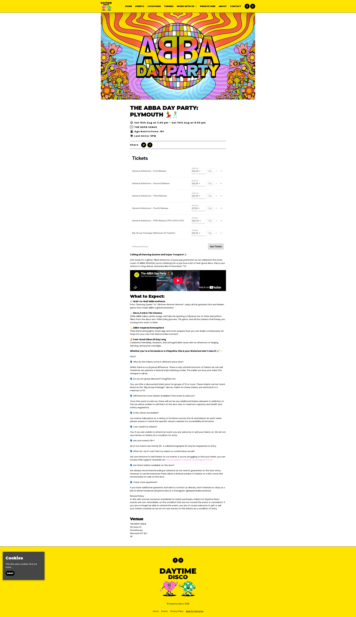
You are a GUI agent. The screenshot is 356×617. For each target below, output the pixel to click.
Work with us (185, 6)
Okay (10, 573)
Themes (168, 6)
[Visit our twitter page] (143, 145)
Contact (235, 6)
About (223, 6)
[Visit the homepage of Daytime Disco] (106, 6)
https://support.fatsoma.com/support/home (189, 459)
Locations (154, 6)
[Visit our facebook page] (247, 6)
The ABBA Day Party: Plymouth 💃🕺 (164, 111)
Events (139, 6)
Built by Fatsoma (194, 611)
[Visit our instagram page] (252, 6)
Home (128, 6)
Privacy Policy (176, 611)
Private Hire (207, 6)
